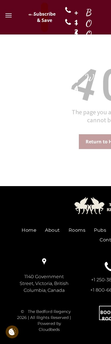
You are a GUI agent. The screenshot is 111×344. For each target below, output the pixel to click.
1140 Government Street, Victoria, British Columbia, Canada (44, 283)
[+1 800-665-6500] (66, 22)
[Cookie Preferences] (12, 331)
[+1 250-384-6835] (66, 10)
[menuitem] (29, 230)
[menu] (8, 15)
